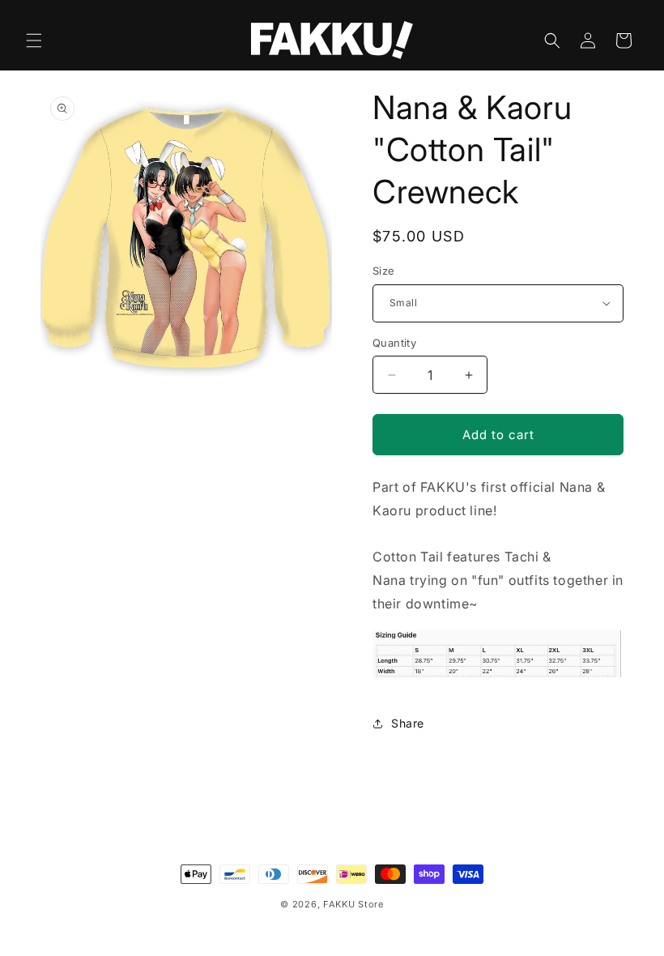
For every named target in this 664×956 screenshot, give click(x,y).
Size (383, 270)
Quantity (394, 342)
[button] (34, 40)
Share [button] (407, 723)
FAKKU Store (353, 904)
